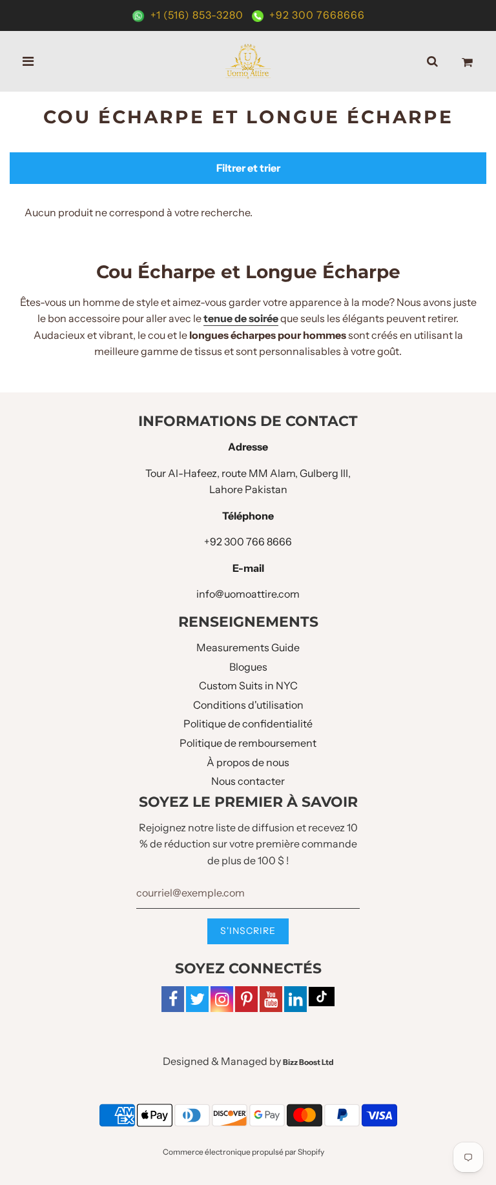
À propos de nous (248, 762)
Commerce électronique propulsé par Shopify (243, 1152)
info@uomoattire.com (248, 593)
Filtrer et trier (248, 167)
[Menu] (28, 61)
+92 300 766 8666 (248, 541)
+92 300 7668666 (316, 14)
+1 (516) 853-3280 (197, 14)
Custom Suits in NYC (248, 685)
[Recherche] (432, 61)
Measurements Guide (248, 647)
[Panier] (467, 61)
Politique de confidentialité (248, 723)
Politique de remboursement (248, 742)
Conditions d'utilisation (248, 704)
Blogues (248, 666)
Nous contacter (248, 781)
